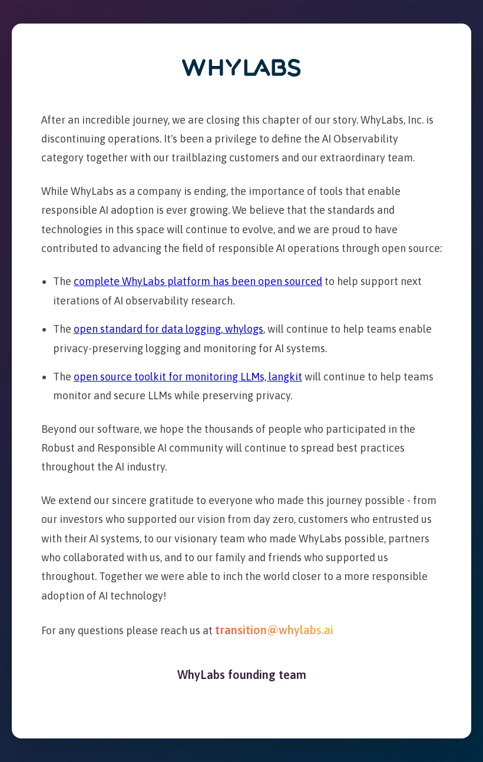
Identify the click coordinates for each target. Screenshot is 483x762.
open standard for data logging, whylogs (168, 329)
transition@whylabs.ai (274, 630)
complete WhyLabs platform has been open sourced (198, 281)
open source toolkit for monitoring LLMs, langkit (188, 376)
